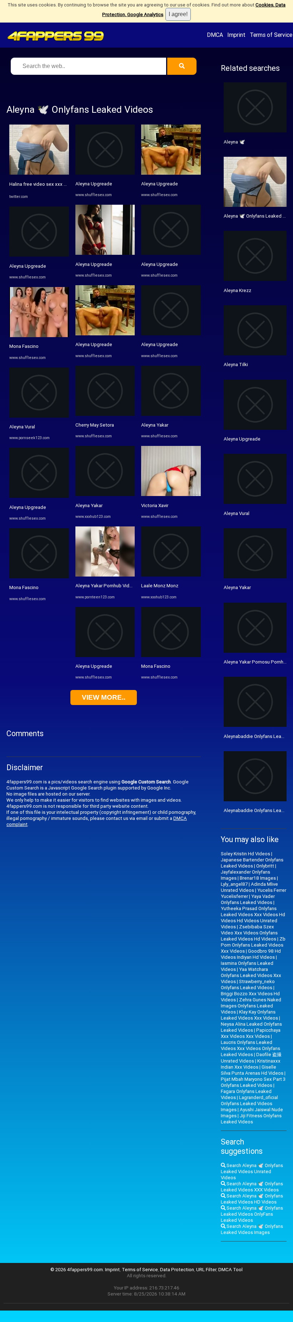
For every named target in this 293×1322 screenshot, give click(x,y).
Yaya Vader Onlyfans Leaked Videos (248, 899)
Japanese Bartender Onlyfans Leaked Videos (252, 863)
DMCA (215, 34)
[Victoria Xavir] (171, 494)
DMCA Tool (230, 1270)
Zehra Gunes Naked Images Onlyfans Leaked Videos (251, 1006)
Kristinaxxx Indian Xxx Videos (250, 1064)
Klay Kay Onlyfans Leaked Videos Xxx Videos (249, 1015)
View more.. (103, 697)
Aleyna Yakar (89, 505)
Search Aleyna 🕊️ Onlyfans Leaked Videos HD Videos (252, 1199)
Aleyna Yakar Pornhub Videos (106, 586)
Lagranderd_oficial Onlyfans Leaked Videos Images (249, 1103)
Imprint (236, 34)
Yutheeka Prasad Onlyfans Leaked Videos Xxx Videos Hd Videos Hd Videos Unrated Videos (253, 917)
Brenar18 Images (258, 878)
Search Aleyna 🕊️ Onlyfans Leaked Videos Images (252, 1229)
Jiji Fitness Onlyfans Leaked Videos (251, 1119)
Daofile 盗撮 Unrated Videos (251, 1057)
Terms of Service (271, 34)
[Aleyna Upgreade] (39, 255)
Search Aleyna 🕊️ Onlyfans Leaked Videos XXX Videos (252, 1187)
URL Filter (206, 1270)
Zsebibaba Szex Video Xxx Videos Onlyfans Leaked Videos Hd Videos (249, 933)
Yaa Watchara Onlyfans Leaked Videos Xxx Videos (251, 975)
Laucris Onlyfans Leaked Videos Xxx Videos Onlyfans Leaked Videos (250, 1048)
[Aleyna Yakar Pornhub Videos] (105, 575)
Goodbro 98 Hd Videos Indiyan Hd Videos (251, 954)
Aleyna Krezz (237, 290)
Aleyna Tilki (236, 364)
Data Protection (177, 1270)
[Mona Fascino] (39, 335)
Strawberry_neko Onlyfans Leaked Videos (248, 984)
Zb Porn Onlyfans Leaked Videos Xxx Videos (253, 945)
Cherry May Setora (94, 425)
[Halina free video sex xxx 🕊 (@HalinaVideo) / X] (39, 173)
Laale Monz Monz (159, 586)
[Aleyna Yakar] (105, 494)
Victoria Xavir (154, 505)
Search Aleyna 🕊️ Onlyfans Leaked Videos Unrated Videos (252, 1171)
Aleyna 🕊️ (234, 142)
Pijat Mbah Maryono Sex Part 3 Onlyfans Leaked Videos (253, 1082)
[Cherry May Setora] (105, 414)
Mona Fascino (24, 346)
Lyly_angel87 (234, 884)
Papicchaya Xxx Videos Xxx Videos (250, 1033)
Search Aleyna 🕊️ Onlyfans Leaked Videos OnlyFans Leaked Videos (252, 1214)
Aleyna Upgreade (27, 266)
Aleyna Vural (22, 427)
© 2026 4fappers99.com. (77, 1270)
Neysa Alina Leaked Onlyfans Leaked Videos (251, 1027)
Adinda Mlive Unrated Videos (249, 887)
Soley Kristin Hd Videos (245, 854)
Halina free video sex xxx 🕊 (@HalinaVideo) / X (59, 184)
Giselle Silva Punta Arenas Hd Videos (252, 1070)
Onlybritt (265, 866)
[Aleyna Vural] (39, 416)
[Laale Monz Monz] (171, 575)
